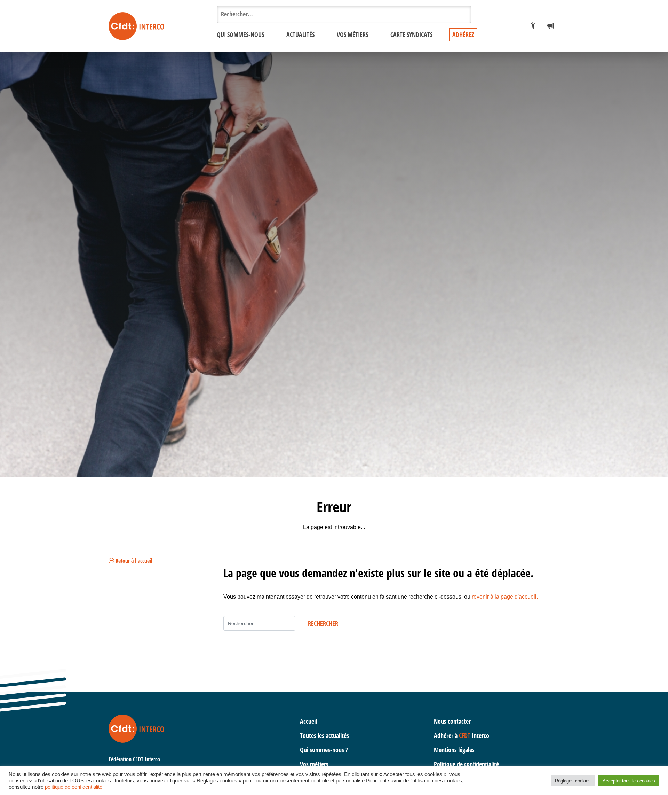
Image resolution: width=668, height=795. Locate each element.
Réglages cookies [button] (573, 781)
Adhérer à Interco (461, 735)
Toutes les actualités (324, 735)
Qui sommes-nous (240, 34)
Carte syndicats (411, 34)
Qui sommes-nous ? (324, 750)
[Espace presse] (550, 26)
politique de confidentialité (73, 787)
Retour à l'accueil (133, 561)
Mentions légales (454, 750)
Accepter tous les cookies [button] (629, 781)
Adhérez (463, 34)
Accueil (308, 721)
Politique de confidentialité (466, 764)
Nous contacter (452, 721)
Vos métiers (352, 34)
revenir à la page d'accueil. (505, 597)
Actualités (300, 34)
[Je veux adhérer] (533, 26)
